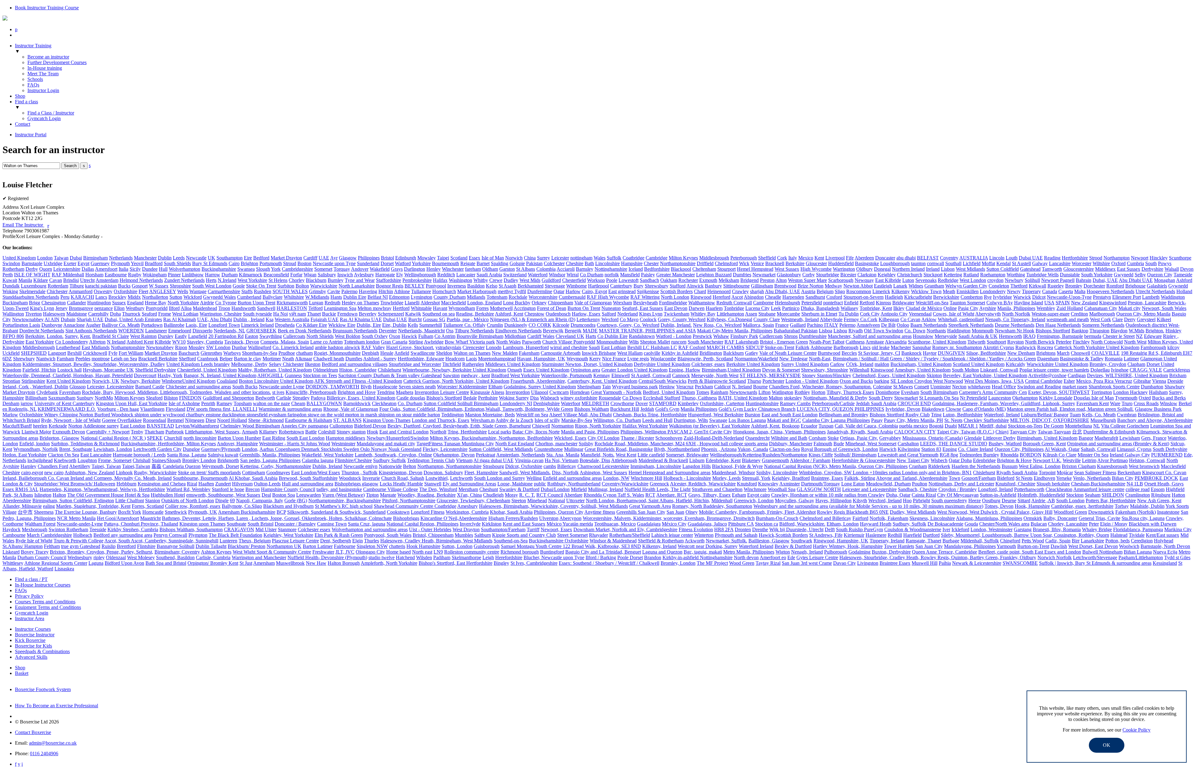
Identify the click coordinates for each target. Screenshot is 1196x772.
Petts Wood (1033, 540)
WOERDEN (131, 330)
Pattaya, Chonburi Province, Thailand (141, 523)
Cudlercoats (771, 336)
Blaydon (1119, 330)
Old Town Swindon (883, 330)
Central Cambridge (1043, 381)
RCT (650, 495)
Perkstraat (485, 454)
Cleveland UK (570, 336)
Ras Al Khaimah (179, 319)
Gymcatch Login (44, 118)
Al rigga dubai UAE (493, 460)
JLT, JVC (344, 551)
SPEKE (155, 438)
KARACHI (82, 297)
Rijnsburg (1160, 495)
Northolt (438, 431)
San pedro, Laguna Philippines (270, 460)
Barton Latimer (318, 546)
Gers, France (1153, 438)
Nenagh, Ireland (807, 551)
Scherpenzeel (391, 313)
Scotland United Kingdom (978, 364)
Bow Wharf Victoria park (470, 341)
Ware (1115, 403)
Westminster (343, 443)
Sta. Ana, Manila (562, 454)
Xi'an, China (469, 495)
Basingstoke (867, 263)
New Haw (316, 563)
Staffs (247, 291)
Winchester (453, 269)
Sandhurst (815, 297)
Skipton (934, 375)
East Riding (273, 438)
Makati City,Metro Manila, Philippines (734, 330)
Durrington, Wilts (691, 420)
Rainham (719, 392)
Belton (409, 466)
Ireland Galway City (1130, 454)
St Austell (1021, 263)
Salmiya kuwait (223, 454)
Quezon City (1159, 274)
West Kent (626, 454)
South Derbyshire (1170, 449)
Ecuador (809, 425)
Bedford (261, 257)
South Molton (965, 369)
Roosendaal (154, 420)
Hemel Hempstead (755, 269)
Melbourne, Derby (249, 364)
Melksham (729, 280)
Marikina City (1178, 529)
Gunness (293, 375)
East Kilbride (888, 280)
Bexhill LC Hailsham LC (652, 347)
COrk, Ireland (859, 364)
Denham (10, 403)
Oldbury (864, 269)
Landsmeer (156, 330)
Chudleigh (493, 495)
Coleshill (326, 431)
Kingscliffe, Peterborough (311, 392)
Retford (867, 302)
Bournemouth (445, 263)
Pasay (877, 420)
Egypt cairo (758, 495)
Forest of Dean (551, 308)
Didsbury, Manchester (790, 443)
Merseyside (946, 336)
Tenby (137, 431)
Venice (757, 263)
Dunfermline (539, 291)
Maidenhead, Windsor (733, 472)
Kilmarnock (250, 274)
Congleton (999, 285)
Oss (449, 330)
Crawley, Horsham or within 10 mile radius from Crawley (828, 495)
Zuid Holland (1069, 308)
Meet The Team (43, 73)
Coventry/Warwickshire (625, 483)
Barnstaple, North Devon (1165, 546)
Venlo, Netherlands (1092, 478)
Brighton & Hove (1014, 460)
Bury (638, 285)
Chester (651, 263)
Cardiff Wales (540, 336)
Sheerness (44, 512)
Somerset (323, 269)
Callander (76, 302)
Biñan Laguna (1138, 551)
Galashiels (1157, 285)
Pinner (174, 274)
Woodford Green (1070, 512)
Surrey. (72, 336)
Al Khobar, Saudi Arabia (253, 478)
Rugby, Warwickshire (155, 472)
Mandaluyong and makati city (386, 443)
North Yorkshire (183, 302)
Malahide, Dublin (1147, 506)
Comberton (972, 297)
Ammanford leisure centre (1098, 489)
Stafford (678, 285)
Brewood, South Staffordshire (308, 478)
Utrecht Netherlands (1155, 291)
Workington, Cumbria (467, 512)
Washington (460, 280)
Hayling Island (1028, 302)
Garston (507, 269)
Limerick (881, 291)
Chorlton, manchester (556, 443)
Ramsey (224, 403)
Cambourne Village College (390, 489)
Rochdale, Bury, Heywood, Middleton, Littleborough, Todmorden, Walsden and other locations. (176, 392)
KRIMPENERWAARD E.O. (67, 409)
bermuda (1092, 336)
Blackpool (681, 269)
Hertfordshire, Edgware (421, 358)
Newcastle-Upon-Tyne (1069, 297)
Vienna (1159, 381)
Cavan (55, 280)
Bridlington (711, 353)
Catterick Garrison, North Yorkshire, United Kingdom (456, 381)
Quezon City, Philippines (1019, 449)
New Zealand (1084, 302)
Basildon (476, 285)
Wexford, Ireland (885, 500)
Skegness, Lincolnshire (932, 518)
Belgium (825, 291)
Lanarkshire (1092, 540)
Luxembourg (33, 285)
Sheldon (444, 353)
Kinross (883, 302)
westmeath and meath (1067, 319)
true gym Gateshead (80, 546)
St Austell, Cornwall (651, 375)
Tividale (1137, 535)
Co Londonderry (71, 341)
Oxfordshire (125, 291)
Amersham (264, 563)
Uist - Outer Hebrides (430, 529)
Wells (182, 291)
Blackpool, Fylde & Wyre (737, 466)
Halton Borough (344, 563)
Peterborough (743, 257)
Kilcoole (561, 325)
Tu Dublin (848, 313)
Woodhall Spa (781, 489)
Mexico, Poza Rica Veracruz (1104, 381)
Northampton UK (284, 546)
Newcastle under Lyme (281, 386)
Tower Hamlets (899, 546)
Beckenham (1129, 472)
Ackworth (695, 540)
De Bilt (888, 325)
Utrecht (87, 280)
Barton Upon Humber (239, 438)
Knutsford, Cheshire (1015, 483)
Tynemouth (1126, 397)
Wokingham (155, 274)
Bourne (760, 386)
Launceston (999, 397)
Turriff (533, 529)
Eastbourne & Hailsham (308, 420)
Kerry (595, 358)
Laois (471, 358)
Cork (782, 257)
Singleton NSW (372, 546)
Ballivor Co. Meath (121, 325)
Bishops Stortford (1053, 330)
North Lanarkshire (357, 285)
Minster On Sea (1093, 454)
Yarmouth (1006, 546)
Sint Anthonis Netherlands (91, 330)
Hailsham (1158, 392)
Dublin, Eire (369, 325)
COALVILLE (1105, 353)
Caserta (1065, 291)
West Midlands (970, 269)
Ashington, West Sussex (603, 472)
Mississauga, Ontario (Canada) (932, 438)
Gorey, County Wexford (681, 319)
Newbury (1014, 280)
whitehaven (979, 386)
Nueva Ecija (1165, 551)
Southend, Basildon (175, 557)
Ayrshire (987, 308)
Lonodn (493, 347)
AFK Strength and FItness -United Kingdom (358, 381)
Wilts (634, 341)
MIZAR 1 (968, 425)
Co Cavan (910, 319)
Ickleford (960, 529)
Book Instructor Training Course (47, 7)
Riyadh (855, 330)
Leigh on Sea (124, 358)
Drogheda (285, 325)
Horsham (94, 274)
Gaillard (798, 325)
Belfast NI (378, 297)
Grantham (934, 285)
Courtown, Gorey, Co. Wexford (628, 325)
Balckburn (733, 353)
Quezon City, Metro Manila (1143, 313)
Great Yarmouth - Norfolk (616, 392)
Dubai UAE (1031, 257)
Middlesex (1105, 269)
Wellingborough (420, 274)
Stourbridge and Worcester (415, 364)
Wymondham (461, 308)
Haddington (959, 330)
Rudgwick (1025, 347)
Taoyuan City (1023, 431)
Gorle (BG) (295, 500)
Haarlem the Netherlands (976, 466)
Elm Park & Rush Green (339, 535)
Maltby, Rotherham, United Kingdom (275, 369)
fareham (473, 269)
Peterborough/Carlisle (833, 403)
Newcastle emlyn (360, 466)
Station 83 (931, 449)
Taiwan (61, 257)
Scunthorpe (1180, 257)
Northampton (1116, 257)
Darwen (697, 308)
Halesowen (54, 313)
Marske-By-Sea (576, 420)
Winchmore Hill (646, 478)
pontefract (833, 302)
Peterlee (1063, 341)
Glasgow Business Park (1158, 409)
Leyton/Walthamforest (197, 425)
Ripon (181, 347)
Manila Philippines (699, 409)
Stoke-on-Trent (779, 347)
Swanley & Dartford (519, 489)
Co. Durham (410, 403)
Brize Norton (810, 285)
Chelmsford (726, 263)
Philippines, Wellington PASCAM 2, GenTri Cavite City (676, 431)
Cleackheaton (1059, 489)
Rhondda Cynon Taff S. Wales (614, 495)
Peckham (704, 386)
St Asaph (507, 285)
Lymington (421, 297)
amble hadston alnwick (337, 347)
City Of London (603, 438)
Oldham (490, 269)
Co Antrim (444, 336)
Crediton (1079, 313)
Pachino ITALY (822, 325)
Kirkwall (1037, 285)
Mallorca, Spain (758, 325)
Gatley (751, 353)
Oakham (668, 280)
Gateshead (1030, 269)
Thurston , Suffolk (359, 472)
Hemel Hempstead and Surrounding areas (669, 472)
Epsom (1158, 489)
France (782, 325)
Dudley (511, 280)
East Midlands (96, 347)
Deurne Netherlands (1014, 325)
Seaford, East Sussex (642, 308)
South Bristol (260, 523)
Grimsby (317, 291)
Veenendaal (920, 313)
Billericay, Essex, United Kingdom (361, 397)
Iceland (636, 269)
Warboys (232, 353)
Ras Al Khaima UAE (361, 319)
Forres (482, 308)
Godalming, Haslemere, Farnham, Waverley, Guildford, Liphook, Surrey (1003, 403)
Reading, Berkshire (475, 313)
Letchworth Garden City (157, 449)
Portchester (773, 381)
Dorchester (1094, 285)
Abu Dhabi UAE (1136, 280)
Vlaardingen (152, 409)
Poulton (919, 483)
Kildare (40, 280)
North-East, (820, 358)
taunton (918, 263)
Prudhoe (286, 353)
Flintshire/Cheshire (353, 460)
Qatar (558, 291)
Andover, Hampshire (237, 443)
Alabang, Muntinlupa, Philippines (989, 518)
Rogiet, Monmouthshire (337, 353)
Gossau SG (434, 319)
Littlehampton (730, 313)
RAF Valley (373, 347)
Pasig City (968, 308)
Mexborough (34, 529)
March (1063, 353)
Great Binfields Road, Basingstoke (619, 449)
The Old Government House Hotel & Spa (108, 495)
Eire (248, 257)
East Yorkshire (40, 341)
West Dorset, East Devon (1093, 546)
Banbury (713, 285)
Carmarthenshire (224, 291)
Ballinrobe (174, 325)
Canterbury (621, 285)
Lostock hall (69, 369)
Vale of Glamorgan (593, 302)
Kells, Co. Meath (1099, 414)
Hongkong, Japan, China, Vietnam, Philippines (779, 431)
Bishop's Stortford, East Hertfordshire (455, 563)
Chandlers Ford (53, 466)
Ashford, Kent (509, 313)
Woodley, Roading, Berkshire (426, 495)
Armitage (875, 341)
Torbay (1122, 506)
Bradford (154, 263)
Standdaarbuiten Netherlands (30, 297)
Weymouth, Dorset (220, 466)
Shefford (187, 358)
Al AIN (52, 319)
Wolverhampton (184, 269)
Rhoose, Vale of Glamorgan (350, 409)
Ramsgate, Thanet (923, 540)
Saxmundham (61, 397)
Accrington (525, 308)
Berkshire (794, 263)
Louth (1012, 257)
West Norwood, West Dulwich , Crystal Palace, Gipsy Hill (994, 512)
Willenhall (859, 369)
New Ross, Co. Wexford (717, 325)
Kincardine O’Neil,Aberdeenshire (453, 518)
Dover (641, 403)
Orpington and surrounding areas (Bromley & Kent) (1118, 443)
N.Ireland (227, 280)
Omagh (514, 369)
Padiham (441, 557)
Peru (64, 297)
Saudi (594, 347)
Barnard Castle (149, 386)
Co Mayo (629, 319)
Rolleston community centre (471, 551)
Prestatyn (1102, 297)
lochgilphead (40, 460)
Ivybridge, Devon (902, 409)
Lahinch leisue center (672, 535)
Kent (819, 257)
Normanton (562, 425)
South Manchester (705, 341)
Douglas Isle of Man (1094, 397)
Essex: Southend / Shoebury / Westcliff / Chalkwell (609, 563)
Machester (901, 347)
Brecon (252, 489)
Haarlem (714, 308)
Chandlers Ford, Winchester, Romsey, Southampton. (820, 386)
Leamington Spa (340, 308)
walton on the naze (271, 403)
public (540, 483)
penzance (103, 308)
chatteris (397, 546)
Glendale (973, 438)
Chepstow (534, 313)
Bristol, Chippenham (433, 535)
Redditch (446, 274)
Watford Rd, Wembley (188, 489)
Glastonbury (789, 274)
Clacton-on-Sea (784, 449)
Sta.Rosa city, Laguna (1143, 518)
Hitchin (385, 291)
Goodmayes (278, 472)
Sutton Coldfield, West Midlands (501, 449)
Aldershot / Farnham (810, 460)
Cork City (870, 313)
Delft (830, 529)
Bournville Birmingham (480, 336)
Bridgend (749, 280)
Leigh (488, 557)
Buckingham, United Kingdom (921, 364)
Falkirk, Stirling (859, 478)
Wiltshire (1101, 263)
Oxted (1145, 397)
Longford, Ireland (995, 489)
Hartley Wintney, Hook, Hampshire (848, 546)
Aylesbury (364, 274)
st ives (278, 392)
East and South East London (790, 414)
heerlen (40, 425)
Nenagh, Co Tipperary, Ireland (1015, 319)
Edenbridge (984, 460)
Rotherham (13, 269)
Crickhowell (95, 353)
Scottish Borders (676, 291)
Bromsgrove (81, 308)
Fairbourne (344, 546)
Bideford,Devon (370, 425)
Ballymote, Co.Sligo (242, 506)
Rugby (134, 274)
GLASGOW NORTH (819, 489)
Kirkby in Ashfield (680, 353)
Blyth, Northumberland (677, 449)
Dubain (68, 319)
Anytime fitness (599, 512)
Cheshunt (488, 489)
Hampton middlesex (345, 438)
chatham (304, 353)
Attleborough (624, 460)
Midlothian (515, 336)
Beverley (368, 313)
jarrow (27, 403)
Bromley (1073, 285)
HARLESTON (292, 308)
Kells (413, 325)
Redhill (895, 535)
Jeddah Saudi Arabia (876, 403)
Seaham (1092, 495)
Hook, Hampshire (1032, 506)
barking (881, 381)
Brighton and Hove (357, 392)
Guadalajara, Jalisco (707, 523)
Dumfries (742, 274)
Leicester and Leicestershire (869, 489)
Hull (163, 269)
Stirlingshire (33, 381)
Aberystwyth (988, 313)
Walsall (1172, 269)
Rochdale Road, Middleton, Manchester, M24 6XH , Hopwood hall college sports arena (681, 443)
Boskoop (791, 425)
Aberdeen (864, 257)
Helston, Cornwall (1147, 460)
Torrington (1101, 392)
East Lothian (613, 347)
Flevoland (175, 409)
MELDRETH (595, 403)
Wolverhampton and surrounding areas (370, 529)
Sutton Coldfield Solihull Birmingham (461, 403)
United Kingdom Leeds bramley (198, 364)
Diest (211, 420)
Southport (996, 341)
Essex (474, 257)
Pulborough (835, 551)
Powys (1164, 263)
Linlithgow (193, 274)
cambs (549, 466)
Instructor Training (33, 45)
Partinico (791, 308)
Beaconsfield (276, 274)
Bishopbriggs (406, 518)
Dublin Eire (354, 297)
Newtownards (743, 392)
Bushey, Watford (1005, 443)
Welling (534, 478)
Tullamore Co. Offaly (464, 325)
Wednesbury (80, 557)
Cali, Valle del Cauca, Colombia (866, 425)
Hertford (401, 308)
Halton (59, 495)
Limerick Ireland (257, 325)
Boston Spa (283, 495)
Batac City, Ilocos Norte (536, 431)
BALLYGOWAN (324, 403)
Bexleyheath (645, 302)
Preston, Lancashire (1147, 302)
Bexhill (74, 353)
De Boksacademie (945, 523)
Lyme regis (638, 358)
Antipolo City (894, 313)
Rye (988, 297)
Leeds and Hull (657, 420)
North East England (514, 443)
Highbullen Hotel (168, 495)
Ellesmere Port (1126, 297)
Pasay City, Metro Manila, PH (913, 420)
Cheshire (574, 263)
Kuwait (9, 280)
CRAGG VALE (1146, 369)
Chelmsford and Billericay (825, 518)
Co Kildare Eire (311, 325)
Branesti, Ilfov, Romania (1057, 529)
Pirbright (921, 500)
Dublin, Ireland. (676, 325)
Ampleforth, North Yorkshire (389, 563)
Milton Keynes (683, 257)
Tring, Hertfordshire (467, 431)
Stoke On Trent (261, 285)
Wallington (13, 313)
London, (250, 449)
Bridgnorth (228, 460)
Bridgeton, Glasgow (59, 438)
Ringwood (701, 297)
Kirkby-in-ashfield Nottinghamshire (697, 557)
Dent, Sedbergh (335, 540)
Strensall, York (756, 478)
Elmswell (620, 375)
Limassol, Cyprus (1134, 449)
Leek (776, 308)
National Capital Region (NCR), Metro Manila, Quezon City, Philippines (836, 466)
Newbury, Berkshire (140, 381)
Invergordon (517, 392)
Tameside (1183, 274)
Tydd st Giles (1177, 557)
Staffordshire (388, 280)
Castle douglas (410, 397)
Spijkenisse (648, 291)
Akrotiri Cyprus (998, 347)
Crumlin (495, 325)
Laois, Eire (196, 325)
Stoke (833, 438)
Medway (833, 285)
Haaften (206, 483)
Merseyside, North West (714, 375)
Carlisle (283, 397)
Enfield (851, 302)
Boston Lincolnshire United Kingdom (276, 381)
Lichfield (971, 263)
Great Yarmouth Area (650, 506)
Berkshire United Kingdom (753, 364)
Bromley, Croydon (1107, 364)
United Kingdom (19, 257)
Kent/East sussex (1162, 535)
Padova (318, 397)
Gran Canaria (394, 341)
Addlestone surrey (101, 425)
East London (132, 425)
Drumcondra (583, 325)
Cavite (333, 291)
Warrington (844, 269)
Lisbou (840, 330)
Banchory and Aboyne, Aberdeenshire (1155, 420)
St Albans (525, 269)
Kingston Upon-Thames (387, 420)
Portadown (152, 325)
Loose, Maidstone (515, 483)
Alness (497, 392)
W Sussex (158, 285)
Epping (949, 449)
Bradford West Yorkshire (515, 375)
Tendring (386, 392)
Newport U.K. (1047, 460)
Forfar (296, 274)
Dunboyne (51, 325)
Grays (397, 269)
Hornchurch (444, 291)
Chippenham (560, 302)
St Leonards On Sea (939, 397)
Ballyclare (272, 297)
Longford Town (224, 325)
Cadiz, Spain (1057, 540)
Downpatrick (1101, 512)
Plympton (197, 535)
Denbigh (370, 353)
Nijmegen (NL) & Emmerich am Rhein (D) (532, 319)
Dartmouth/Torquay (820, 483)
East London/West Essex (315, 472)
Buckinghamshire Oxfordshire (558, 540)
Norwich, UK (105, 381)
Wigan (310, 274)
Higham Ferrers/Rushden (513, 518)
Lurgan (316, 302)
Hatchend (405, 557)
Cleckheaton (384, 403)
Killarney (268, 431)
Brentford (126, 546)
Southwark (801, 540)
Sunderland (368, 263)
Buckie (329, 313)
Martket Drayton (161, 353)
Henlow (667, 386)
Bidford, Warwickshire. (802, 523)
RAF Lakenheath (741, 341)
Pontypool (436, 285)
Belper (226, 358)
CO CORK (540, 325)
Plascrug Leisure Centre (295, 540)
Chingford (1010, 540)
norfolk (612, 274)
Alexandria (896, 341)
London (45, 257)
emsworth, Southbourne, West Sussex (223, 495)
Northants (936, 330)
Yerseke (1064, 478)
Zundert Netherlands (184, 280)
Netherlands (121, 257)
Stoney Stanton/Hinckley (826, 375)
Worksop (596, 280)
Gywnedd (1178, 285)
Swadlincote (423, 353)
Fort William (131, 353)
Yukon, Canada (753, 449)
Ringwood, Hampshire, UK (841, 540)
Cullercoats (294, 336)
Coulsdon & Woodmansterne (912, 529)
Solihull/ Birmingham (855, 454)
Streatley (301, 397)
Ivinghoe (1119, 369)
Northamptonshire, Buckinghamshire (344, 500)
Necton (959, 386)
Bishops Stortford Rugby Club (900, 414)
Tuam (1075, 414)
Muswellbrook (290, 563)
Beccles (849, 353)
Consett (921, 386)
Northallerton (155, 297)
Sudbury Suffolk (389, 460)
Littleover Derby (999, 438)
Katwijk (413, 313)
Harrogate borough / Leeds (139, 454)
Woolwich (1129, 546)
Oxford (1118, 263)
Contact (22, 124)
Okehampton (1025, 397)
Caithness (855, 341)
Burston (752, 414)
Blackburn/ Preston (246, 546)
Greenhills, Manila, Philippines (270, 454)
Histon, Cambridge (358, 369)
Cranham (918, 466)
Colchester (554, 263)
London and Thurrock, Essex (440, 420)
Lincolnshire (607, 263)
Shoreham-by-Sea (259, 353)
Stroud (289, 263)
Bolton (302, 285)
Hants (336, 297)
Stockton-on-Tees (1025, 425)
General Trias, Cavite (1099, 518)
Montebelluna (1078, 425)
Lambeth (1151, 297)
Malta (1079, 291)
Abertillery (79, 466)
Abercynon (570, 518)
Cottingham (253, 472)
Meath (949, 291)
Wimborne (576, 285)
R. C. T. (527, 495)
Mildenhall (722, 500)
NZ (1139, 336)
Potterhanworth (1029, 489)
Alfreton (97, 341)
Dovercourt (145, 375)
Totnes (702, 392)
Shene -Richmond (266, 420)
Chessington (53, 302)
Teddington (452, 414)
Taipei (443, 257)
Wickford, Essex (570, 438)
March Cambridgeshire (49, 535)
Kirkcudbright (918, 297)
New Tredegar (793, 358)
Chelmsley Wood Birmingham (250, 425)
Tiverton (33, 313)
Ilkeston (312, 364)
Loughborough (895, 263)
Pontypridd (157, 308)
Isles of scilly (547, 420)
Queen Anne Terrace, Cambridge (944, 551)
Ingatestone (1168, 512)
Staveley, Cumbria (205, 341)
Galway (1040, 263)
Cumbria (1135, 263)
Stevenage (555, 285)
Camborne (763, 302)
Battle (311, 431)
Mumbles (464, 535)
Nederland (627, 313)
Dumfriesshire (813, 336)
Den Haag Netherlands (1058, 325)
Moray (511, 495)
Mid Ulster (266, 529)
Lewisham (1129, 438)
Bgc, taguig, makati (703, 551)
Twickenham (676, 313)
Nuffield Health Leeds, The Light (657, 489)
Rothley (802, 392)
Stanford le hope (228, 489)
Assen (751, 313)
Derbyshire (1152, 269)
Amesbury (467, 506)
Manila (25, 280)
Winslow (1168, 403)
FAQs (33, 84)
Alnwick (695, 285)
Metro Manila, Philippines (748, 551)
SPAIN (1063, 302)
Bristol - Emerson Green (784, 341)
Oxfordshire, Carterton (722, 403)
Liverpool (835, 257)
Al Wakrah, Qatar (1062, 449)
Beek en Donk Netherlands (304, 330)
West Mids (530, 280)
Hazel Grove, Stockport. (410, 347)
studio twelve (381, 557)
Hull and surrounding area (307, 483)
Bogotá (936, 425)
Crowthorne (622, 403)
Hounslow (923, 336)
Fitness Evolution (696, 529)
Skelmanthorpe (466, 557)
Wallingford (259, 347)
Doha (115, 313)
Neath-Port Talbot (826, 341)
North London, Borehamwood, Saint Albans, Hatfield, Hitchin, (648, 500)
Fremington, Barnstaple (1060, 336)
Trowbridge (391, 302)
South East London (306, 438)
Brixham (1177, 375)
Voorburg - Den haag (118, 409)
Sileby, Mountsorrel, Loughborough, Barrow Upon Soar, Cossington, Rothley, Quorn (1025, 535)
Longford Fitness (427, 512)
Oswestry (103, 291)
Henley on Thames (360, 302)
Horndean (580, 392)
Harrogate (385, 274)
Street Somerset (572, 535)
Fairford (860, 518)
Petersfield (811, 302)
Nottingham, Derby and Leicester (961, 483)
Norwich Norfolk (1054, 557)
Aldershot (430, 302)
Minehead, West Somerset (870, 443)
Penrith (208, 403)
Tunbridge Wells (1042, 274)
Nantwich (45, 358)
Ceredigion (1142, 540)
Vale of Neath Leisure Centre (788, 353)
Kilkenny (900, 291)
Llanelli (412, 302)
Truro (1127, 403)
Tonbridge (734, 308)
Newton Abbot (858, 285)
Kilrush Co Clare (1059, 454)
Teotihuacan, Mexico (615, 523)
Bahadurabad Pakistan (796, 330)
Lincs (865, 347)
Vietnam (464, 460)
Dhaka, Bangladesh (820, 308)
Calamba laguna (318, 460)
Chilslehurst (389, 369)
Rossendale (610, 397)
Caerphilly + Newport (108, 431)
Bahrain (1083, 280)
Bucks (124, 285)
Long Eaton (853, 483)
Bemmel (175, 420)
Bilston (171, 397)
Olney (692, 512)
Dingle (222, 500)
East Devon (675, 308)
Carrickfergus (1176, 369)
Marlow (10, 414)
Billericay (566, 466)
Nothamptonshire (128, 347)
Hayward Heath (875, 523)
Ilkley (898, 308)
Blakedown (933, 409)
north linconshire (199, 438)
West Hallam (630, 353)
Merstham (468, 489)
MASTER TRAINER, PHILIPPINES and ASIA (647, 330)
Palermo (349, 291)
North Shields (320, 336)
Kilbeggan (889, 319)
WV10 (179, 341)
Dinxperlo (202, 330)
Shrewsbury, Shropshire (824, 369)
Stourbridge (827, 274)
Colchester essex (314, 529)
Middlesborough (38, 347)
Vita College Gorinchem (1125, 425)
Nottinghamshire (611, 269)
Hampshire (632, 263)
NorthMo (104, 397)
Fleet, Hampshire (481, 472)
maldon (882, 364)
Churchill (173, 438)
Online (950, 308)
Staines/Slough (166, 460)
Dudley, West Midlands (913, 512)
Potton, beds (1117, 540)
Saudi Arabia (489, 274)
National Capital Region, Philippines (422, 523)
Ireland (933, 269)
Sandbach (649, 280)
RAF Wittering (645, 297)
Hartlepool (598, 285)
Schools (35, 79)
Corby (808, 274)
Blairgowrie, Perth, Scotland (705, 358)
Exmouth (708, 280)
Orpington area (585, 369)
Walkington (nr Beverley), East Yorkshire (709, 425)
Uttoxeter (575, 500)
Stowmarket (906, 397)
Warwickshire (323, 285)
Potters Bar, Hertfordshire (1111, 500)
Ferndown (347, 313)
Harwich (887, 449)
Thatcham (154, 431)
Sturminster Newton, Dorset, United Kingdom (587, 364)
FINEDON (190, 397)
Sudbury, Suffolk (909, 523)
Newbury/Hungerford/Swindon (398, 438)
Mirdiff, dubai (993, 425)
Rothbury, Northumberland (573, 483)
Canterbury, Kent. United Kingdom (602, 381)
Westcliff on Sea (532, 414)
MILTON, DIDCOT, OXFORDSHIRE (1049, 420)
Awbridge (434, 341)
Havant (440, 308)
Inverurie (371, 478)
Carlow (837, 364)
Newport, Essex (556, 529)
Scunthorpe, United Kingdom (937, 341)
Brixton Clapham (1079, 466)
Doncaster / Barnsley (295, 523)
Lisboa (825, 330)
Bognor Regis (389, 285)
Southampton (229, 257)
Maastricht (150, 518)
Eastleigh (883, 285)
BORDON (1031, 454)
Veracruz (685, 386)
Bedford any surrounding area (122, 535)
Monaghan (1164, 280)
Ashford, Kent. (766, 425)
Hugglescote (385, 386)
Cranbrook (207, 358)
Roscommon (858, 291)
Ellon (119, 308)
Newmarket (764, 274)
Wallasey (849, 308)
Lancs (101, 297)
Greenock (659, 483)
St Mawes (903, 386)
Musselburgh (1103, 420)
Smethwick (176, 512)
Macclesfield (453, 302)
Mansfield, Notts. (598, 454)
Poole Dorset (630, 557)
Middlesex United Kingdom (512, 364)
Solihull (1032, 280)
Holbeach (82, 535)
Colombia (546, 269)
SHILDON (1113, 495)
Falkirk (802, 347)
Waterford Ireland (756, 546)
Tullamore (421, 291)
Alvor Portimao (1112, 460)
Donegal (882, 269)
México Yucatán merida (570, 523)
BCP (281, 512)
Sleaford (154, 397)
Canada (1049, 291)
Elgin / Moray (1113, 523)
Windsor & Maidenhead (613, 540)
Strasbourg (493, 466)
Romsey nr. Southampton (957, 347)
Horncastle (153, 512)
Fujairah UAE (325, 319)
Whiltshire (294, 297)
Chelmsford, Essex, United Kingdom (888, 375)
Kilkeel (1164, 319)
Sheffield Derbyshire (155, 369)
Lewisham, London (112, 449)
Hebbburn (126, 483)
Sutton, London (457, 546)
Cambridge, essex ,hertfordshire (1082, 506)
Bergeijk (573, 330)
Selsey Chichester (286, 364)
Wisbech (939, 460)
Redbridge (948, 280)
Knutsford (747, 483)
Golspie (517, 263)
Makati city (1129, 308)
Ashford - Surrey (379, 358)
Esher (1069, 381)
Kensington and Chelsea (162, 483)
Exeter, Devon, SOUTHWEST (1059, 392)
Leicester (560, 257)
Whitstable (421, 308)
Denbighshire (546, 403)
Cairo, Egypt (594, 291)
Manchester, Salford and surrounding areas (870, 336)
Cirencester (474, 347)
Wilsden (424, 557)
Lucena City (757, 308)
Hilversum (242, 483)
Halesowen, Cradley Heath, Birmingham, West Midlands (436, 540)
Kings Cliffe (821, 454)
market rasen (1074, 386)
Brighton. (1155, 330)
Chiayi (1002, 431)
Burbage (950, 540)
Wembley (1046, 308)
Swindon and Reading (1039, 386)
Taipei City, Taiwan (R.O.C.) (965, 431)
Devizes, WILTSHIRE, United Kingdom (1127, 375)
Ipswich (345, 274)
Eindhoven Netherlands (518, 330)
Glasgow (348, 257)
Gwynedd (1123, 274)
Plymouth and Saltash (736, 535)
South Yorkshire (1097, 274)
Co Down (632, 397)
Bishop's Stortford (444, 397)
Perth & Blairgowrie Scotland (717, 381)
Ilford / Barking (601, 557)
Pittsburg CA (741, 523)
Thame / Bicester (637, 438)
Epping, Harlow (684, 369)
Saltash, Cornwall (1098, 449)
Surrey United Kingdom (805, 364)
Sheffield (767, 257)
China (530, 257)
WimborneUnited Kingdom (189, 381)
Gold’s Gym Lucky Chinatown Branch (757, 409)
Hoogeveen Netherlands (1110, 291)
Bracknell (774, 263)
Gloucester (816, 263)
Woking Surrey (514, 397)
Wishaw (721, 336)
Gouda (971, 523)
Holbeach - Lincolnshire (687, 478)
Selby (1140, 274)
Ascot (737, 297)
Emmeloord (179, 330)
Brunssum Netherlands (355, 330)
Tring (936, 414)
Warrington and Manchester (259, 557)
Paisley (648, 274)
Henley (433, 269)
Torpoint (1047, 472)
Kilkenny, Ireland (659, 546)
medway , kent (475, 375)
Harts (591, 336)
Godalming (859, 551)
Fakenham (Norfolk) (1135, 512)
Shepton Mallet (655, 341)
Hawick (409, 336)
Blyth (366, 386)
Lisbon (948, 269)
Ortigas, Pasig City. (859, 438)
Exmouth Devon (68, 431)
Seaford (149, 313)
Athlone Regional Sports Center (55, 563)
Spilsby (586, 443)
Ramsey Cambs (795, 403)
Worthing (1016, 274)
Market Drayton (286, 257)
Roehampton (992, 274)
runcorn (678, 341)
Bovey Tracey (35, 551)
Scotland (458, 257)
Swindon (11, 263)
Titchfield (451, 364)
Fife (850, 257)
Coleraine (882, 386)
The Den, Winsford (438, 489)
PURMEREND (1167, 454)
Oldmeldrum (325, 369)
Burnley (336, 280)
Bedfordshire (657, 269)
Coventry (949, 257)
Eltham (495, 386)
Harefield (912, 535)
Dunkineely (515, 325)
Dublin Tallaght (211, 546)
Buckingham (15, 302)
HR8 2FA (723, 529)
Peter (1094, 523)
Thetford (1019, 285)
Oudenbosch (558, 313)
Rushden (262, 291)
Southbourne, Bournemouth (200, 478)
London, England (484, 302)
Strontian (11, 381)
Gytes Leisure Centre (817, 557)
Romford (1115, 285)
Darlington (414, 269)
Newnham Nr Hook (1014, 330)
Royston (1015, 341)
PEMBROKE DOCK (1156, 478)
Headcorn (455, 358)
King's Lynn (42, 308)
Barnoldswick (357, 403)
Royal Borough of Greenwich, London (839, 449)
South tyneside (257, 313)
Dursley (165, 336)
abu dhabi (906, 257)
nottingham (581, 257)
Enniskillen (967, 291)
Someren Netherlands (1103, 325)
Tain (606, 386)
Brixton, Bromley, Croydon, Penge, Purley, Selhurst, (101, 551)
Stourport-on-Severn (863, 297)
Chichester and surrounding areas (198, 386)
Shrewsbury (656, 285)
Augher (93, 325)
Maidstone (76, 313)
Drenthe (760, 529)
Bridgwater (903, 302)
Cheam (298, 403)
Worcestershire (543, 297)
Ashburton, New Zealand (89, 472)
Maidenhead (205, 308)
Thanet (314, 313)
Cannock (681, 375)
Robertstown (291, 431)
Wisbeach (549, 397)
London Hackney (1130, 392)
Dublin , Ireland (248, 319)
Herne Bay (155, 302)
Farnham (65, 358)
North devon (746, 557)
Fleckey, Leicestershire (445, 449)
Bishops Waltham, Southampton (191, 529)
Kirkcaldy (1015, 364)
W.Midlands (317, 297)
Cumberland (249, 297)
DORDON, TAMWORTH (332, 386)
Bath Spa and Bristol (165, 563)
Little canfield (651, 454)
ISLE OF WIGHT (32, 274)
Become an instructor (48, 56)
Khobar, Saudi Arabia (511, 512)
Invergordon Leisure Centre (442, 392)
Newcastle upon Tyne (334, 263)
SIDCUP (754, 347)
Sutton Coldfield (1002, 269)
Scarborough (840, 280)
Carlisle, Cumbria (213, 557)
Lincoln (996, 257)
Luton (908, 280)
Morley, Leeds (726, 478)
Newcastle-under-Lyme (80, 523)
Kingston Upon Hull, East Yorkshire (131, 403)
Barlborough (845, 347)
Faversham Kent (1092, 403)
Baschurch (188, 353)
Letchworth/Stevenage (1095, 557)
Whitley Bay (703, 313)
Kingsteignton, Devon (400, 472)
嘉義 (156, 466)
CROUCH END (914, 403)
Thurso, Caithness (699, 397)
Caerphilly (98, 313)
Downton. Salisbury (443, 472)
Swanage (718, 420)
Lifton (764, 392)
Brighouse (1135, 285)
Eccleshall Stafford (661, 397)
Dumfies (353, 358)
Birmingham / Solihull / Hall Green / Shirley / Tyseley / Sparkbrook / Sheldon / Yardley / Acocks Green (934, 358)
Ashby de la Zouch (514, 420)
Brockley (117, 297)
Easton (251, 336)
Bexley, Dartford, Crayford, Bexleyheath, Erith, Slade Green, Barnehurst (459, 425)
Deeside (1175, 381)
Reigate (467, 263)
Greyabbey (890, 438)
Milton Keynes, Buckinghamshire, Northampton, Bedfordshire (491, 438)
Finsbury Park (744, 336)
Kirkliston (491, 523)
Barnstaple (31, 263)
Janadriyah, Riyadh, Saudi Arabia (860, 431)
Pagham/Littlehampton (1140, 557)
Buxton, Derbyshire (891, 551)
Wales (599, 257)
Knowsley (768, 483)
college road (1138, 489)
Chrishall (141, 460)
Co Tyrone (225, 302)
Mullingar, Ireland (605, 489)
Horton (818, 392)
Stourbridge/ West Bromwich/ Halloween (74, 483)
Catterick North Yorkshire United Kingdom (1096, 347)
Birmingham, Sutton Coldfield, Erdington (73, 500)
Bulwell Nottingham (1102, 551)
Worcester (1081, 263)
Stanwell (432, 483)
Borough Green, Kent (1044, 443)
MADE (590, 330)
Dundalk (11, 285)
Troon (224, 308)
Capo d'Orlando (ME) (984, 409)
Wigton (783, 551)
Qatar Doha (960, 460)
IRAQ (1029, 336)
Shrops (791, 336)
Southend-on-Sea (511, 540)
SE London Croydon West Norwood (926, 381)
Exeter (70, 263)
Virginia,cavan (529, 460)
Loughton (87, 460)
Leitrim (1089, 460)
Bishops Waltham (591, 409)
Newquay (864, 280)
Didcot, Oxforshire (523, 466)
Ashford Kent (140, 341)
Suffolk (614, 257)
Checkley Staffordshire (986, 420)
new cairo (54, 472)
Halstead (1118, 535)
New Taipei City (913, 460)
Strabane (767, 313)
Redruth (332, 302)
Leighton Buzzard (714, 274)
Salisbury (327, 274)
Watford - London (673, 336)
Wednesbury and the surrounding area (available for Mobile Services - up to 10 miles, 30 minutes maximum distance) (868, 506)
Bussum (1010, 466)
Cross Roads (1146, 403)
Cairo (234, 263)
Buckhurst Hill (624, 409)
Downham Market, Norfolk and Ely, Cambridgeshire (625, 529)
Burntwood (829, 353)
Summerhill (430, 325)
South (1151, 263)
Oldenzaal (116, 557)
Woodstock (350, 478)
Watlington (782, 392)
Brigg (34, 302)
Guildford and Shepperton (228, 397)
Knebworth (65, 460)
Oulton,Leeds (267, 483)
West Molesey (141, 557)
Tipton (372, 495)
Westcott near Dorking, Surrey (708, 546)
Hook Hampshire (423, 546)
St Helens (277, 280)
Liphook (124, 472)
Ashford (1184, 280)
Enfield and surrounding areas (572, 478)
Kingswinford (1113, 302)
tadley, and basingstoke (339, 489)
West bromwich (1144, 466)
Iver (946, 529)
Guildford (551, 280)
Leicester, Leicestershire (110, 386)
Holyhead (1163, 540)
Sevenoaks (926, 280)
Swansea (246, 269)
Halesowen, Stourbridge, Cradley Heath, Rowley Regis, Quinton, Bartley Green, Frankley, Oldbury (937, 557)
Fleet (143, 291)
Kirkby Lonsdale (1055, 397)
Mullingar (573, 449)
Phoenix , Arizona (719, 449)
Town (954, 478)
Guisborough (487, 546)
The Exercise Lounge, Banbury (86, 512)
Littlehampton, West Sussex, (213, 431)
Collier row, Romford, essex (193, 506)
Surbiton (286, 285)
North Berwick (1040, 341)
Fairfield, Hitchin (39, 369)
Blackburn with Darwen (1152, 523)
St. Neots (953, 420)
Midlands (476, 297)
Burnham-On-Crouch (777, 518)
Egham (739, 495)
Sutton (175, 297)
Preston (767, 280)
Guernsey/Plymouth (220, 449)
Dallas (88, 269)
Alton (781, 280)
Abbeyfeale (831, 319)
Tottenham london (362, 341)
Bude (838, 443)
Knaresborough (1112, 466)
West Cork (1100, 319)
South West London (211, 285)
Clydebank (47, 392)
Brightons (1046, 353)
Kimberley (688, 403)
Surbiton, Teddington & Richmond (85, 443)
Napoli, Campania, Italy (259, 500)
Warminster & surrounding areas (290, 409)
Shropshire (180, 285)
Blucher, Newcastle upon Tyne (554, 557)
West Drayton (466, 529)
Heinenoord (719, 291)
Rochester (688, 280)
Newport (1139, 257)
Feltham (52, 546)
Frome (164, 313)
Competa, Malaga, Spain (284, 341)
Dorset (387, 263)
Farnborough (1153, 347)
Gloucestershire (1078, 269)
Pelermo (847, 325)
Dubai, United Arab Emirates (133, 319)
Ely (399, 274)
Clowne (953, 409)
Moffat (988, 263)
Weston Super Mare (807, 280)
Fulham (425, 336)
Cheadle (773, 297)
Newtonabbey (160, 347)
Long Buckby (516, 302)
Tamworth (1052, 269)
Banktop (1079, 330)
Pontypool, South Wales (387, 535)
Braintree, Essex (827, 478)
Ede (791, 557)
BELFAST (928, 257)
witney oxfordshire (578, 397)
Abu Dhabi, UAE (782, 291)
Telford (315, 308)
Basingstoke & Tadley (1081, 358)
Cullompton (341, 425)
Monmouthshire (612, 341)
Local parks (499, 431)
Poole (611, 280)
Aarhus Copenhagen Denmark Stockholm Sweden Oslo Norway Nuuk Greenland (340, 449)
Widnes (916, 285)
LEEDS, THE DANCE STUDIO (953, 443)
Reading (1052, 257)
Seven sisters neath (417, 386)
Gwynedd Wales (219, 297)
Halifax (440, 280)
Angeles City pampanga (304, 425)
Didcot (1039, 297)
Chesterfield (574, 280)
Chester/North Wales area (1004, 523)
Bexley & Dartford (793, 546)
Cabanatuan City (1100, 308)
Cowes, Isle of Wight (953, 313)
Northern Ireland (908, 269)
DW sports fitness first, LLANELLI (222, 409)
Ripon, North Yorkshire (598, 425)
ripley (99, 557)
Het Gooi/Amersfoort (118, 518)
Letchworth (461, 478)
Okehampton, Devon (454, 454)
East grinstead (622, 291)
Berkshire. (35, 336)
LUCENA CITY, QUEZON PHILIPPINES (840, 409)
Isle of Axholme (184, 403)
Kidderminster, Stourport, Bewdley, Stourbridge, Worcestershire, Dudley (93, 364)
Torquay (342, 269)
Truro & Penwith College (78, 540)
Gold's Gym (667, 409)
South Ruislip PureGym (859, 529)
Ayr (334, 257)
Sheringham (589, 386)
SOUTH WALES (290, 291)
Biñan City (1122, 478)
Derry (1130, 319)
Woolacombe (663, 358)
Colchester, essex (708, 364)
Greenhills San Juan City (640, 512)
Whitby (480, 280)
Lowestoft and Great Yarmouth (908, 454)
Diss (534, 397)
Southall (953, 263)
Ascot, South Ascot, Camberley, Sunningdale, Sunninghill (161, 540)
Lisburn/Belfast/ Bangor (1044, 414)
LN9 (438, 551)
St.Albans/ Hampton (22, 546)
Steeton (518, 500)
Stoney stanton (351, 431)
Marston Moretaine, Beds (490, 414)
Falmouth (823, 443)
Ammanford (81, 291)
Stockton (1075, 495)
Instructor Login (43, 90)
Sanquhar (921, 347)
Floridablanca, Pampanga (1138, 529)
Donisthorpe (888, 392)
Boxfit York (129, 512)
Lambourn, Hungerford (526, 347)
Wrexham (622, 302)
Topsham (243, 403)
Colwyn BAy (999, 302)
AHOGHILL (270, 375)
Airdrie (207, 302)
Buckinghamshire (219, 269)
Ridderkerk (939, 466)
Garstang (1023, 529)
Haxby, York (170, 375)
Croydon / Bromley (957, 489)
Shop (20, 96)
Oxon (394, 336)
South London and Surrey (499, 478)
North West (1135, 341)
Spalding (499, 263)
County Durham (450, 297)
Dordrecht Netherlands (41, 330)
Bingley (501, 563)
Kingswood (882, 369)
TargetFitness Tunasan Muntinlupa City (455, 443)
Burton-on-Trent (1033, 546)
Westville (1072, 460)
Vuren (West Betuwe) (343, 495)
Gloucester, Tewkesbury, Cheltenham (473, 500)
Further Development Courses (57, 62)
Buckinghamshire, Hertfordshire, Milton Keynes (168, 443)
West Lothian (185, 313)
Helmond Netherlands (141, 280)
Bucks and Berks (1169, 397)
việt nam (297, 313)
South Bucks (245, 386)
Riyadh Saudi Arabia (1016, 472)
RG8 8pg (949, 454)
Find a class (26, 101)
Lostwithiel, (437, 478)
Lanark (900, 285)
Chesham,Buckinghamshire (1098, 483)
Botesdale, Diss (595, 460)
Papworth (531, 341)
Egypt (83, 263)
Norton (75, 425)
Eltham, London (843, 523)
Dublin (165, 257)
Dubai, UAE (1105, 280)
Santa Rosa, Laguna (186, 454)
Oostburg (991, 500)
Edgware (1153, 336)
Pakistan (534, 263)
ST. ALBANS (347, 420)
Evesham (910, 392)
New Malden (505, 353)
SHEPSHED (34, 353)
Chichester (57, 291)
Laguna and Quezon (662, 551)
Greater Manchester (675, 274)
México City (674, 523)
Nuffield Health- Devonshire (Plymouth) (327, 557)
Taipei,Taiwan (136, 466)
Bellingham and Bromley (843, 414)
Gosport (140, 285)
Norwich (514, 257)
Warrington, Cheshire (221, 313)
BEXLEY (415, 285)
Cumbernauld (572, 297)
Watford (403, 263)
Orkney (539, 302)
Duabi (951, 425)
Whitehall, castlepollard (961, 319)
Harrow (212, 274)
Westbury (135, 308)
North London (675, 297)
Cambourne (14, 535)
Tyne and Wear (360, 280)
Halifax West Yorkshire (645, 425)
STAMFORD (662, 403)
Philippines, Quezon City (558, 512)
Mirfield (579, 489)
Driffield (705, 263)
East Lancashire (96, 454)
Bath (589, 263)
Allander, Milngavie (22, 506)
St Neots (1024, 478)
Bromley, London (678, 563)
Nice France (614, 358)
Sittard (1024, 500)
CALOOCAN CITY (915, 431)
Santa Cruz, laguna (366, 523)
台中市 (25, 512)
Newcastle (196, 257)
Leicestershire (66, 269)
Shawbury (1175, 386)
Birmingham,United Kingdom (731, 369)
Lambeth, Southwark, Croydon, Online (393, 454)
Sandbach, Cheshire (917, 489)
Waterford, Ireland (1002, 414)
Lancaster (465, 274)
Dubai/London (555, 489)
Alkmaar (303, 358)
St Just (246, 563)
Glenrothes (211, 353)
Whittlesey (12, 563)
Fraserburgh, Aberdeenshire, (538, 381)
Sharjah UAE (90, 319)
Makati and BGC (784, 420)
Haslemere (876, 535)
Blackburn (316, 280)
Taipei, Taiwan (106, 466)
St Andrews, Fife (825, 535)
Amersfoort (106, 269)
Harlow (573, 291)
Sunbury (85, 397)
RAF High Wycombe (608, 297)
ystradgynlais (448, 347)
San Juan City (929, 546)
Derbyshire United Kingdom (662, 364)
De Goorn (1054, 425)
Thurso (754, 381)
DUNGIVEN (951, 353)
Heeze (974, 500)
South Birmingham (939, 392)
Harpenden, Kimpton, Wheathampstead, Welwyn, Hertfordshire (102, 489)
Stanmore (287, 529)
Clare (1117, 319)
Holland (1184, 291)
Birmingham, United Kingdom (1047, 438)
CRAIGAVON (239, 529)
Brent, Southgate (75, 449)
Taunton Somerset (967, 302)
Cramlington (1137, 495)
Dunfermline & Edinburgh (1109, 431)
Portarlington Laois (21, 325)
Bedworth (265, 397)
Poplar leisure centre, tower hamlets (1054, 369)
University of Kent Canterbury (65, 403)
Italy (792, 257)
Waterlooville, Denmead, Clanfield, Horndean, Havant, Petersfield (67, 375)
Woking (10, 291)
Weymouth (577, 358)
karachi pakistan (101, 285)
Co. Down (914, 330)
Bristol (387, 257)
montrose (101, 358)
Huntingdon (99, 302)
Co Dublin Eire (612, 336)
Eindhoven (1044, 478)
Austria (808, 291)
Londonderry (993, 291)
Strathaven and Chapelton (717, 489)
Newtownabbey (28, 319)
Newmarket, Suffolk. (726, 540)
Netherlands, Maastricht (421, 330)
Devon (1187, 269)
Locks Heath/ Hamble (401, 483)
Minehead (537, 500)
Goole (239, 285)
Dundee (150, 269)
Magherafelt (1106, 438)
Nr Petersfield (973, 397)
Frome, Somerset (114, 460)
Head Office (1004, 386)
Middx (134, 297)
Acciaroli (566, 269)
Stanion (152, 500)
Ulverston (548, 518)
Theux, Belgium (255, 540)
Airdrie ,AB (1043, 500)
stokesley (793, 397)
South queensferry (949, 500)
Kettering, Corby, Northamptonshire (275, 466)
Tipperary (1031, 291)
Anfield (401, 353)
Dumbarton (1152, 386)
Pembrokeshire (417, 280)
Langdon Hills (696, 466)
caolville (652, 353)
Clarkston (866, 274)
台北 (1077, 431)
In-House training (44, 68)
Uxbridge (53, 263)
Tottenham (496, 297)
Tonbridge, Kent (876, 308)
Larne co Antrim (326, 341)
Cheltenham (704, 269)
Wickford (192, 297)
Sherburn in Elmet (819, 313)
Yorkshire (421, 263)
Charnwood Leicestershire (603, 466)
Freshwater (323, 551)
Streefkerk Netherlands (971, 325)
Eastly (181, 336)
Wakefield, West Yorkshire (327, 454)
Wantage (197, 291)
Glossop (77, 386)
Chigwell (541, 425)
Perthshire (488, 397)
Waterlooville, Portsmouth (566, 375)
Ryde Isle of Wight (34, 540)
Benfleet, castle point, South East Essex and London (1029, 551)
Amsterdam (107, 280)
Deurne (1009, 500)
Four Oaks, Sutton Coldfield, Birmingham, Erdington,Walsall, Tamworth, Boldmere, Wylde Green (476, 409)
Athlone (402, 291)
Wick (744, 263)
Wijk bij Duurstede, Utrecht (796, 529)
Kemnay (601, 375)
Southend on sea (438, 313)
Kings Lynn (650, 313)
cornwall (935, 263)
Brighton (249, 263)
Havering (368, 291)
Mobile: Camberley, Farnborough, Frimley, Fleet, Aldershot (757, 512)
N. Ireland (742, 386)
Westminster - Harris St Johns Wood (294, 443)
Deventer (388, 330)
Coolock (648, 319)
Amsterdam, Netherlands (520, 454)
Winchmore (755, 489)
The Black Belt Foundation (235, 535)
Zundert (223, 483)
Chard (700, 291)
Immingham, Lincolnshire (655, 466)
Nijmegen (194, 420)
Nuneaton (611, 308)
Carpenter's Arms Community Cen (993, 392)
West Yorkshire (252, 280)
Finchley (1081, 341)
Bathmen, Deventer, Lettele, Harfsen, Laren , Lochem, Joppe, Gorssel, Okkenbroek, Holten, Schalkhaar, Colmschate (277, 518)
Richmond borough (520, 551)
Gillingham (762, 285)
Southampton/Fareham (503, 529)
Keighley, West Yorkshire (288, 535)
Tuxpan (826, 425)
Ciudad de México (924, 308)
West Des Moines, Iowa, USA (994, 381)
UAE (324, 257)
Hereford (721, 297)
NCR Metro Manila (76, 518)
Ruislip (109, 546)
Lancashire (1059, 263)
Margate (388, 495)
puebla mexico (913, 425)
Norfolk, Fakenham (889, 518)
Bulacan (1039, 523)
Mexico (805, 257)
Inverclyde (470, 523)
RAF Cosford (691, 347)
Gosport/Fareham (978, 478)
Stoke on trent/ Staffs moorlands (209, 472)
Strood (1095, 257)
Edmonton (399, 297)
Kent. (85, 336)
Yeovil (137, 263)
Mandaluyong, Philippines (970, 546)
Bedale (470, 397)
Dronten (743, 529)
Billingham (36, 397)
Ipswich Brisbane (599, 353)
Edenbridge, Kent (723, 460)
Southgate (236, 523)
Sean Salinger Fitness (1095, 472)
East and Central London (404, 431)
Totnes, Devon (999, 506)
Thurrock (131, 313)
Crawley (740, 291)
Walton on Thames (472, 353)
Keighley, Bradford (791, 478)
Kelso (491, 285)
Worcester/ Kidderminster (462, 386)
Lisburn (697, 460)
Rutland (971, 274)
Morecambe (788, 313)
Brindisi (71, 280)
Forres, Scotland (148, 506)
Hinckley (1159, 257)
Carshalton (908, 443)
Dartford (931, 535)
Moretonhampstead (497, 358)
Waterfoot (570, 403)
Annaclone (74, 325)
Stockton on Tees (320, 375)
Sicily (135, 269)
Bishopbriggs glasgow (356, 483)
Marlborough (1102, 313)
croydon (995, 280)
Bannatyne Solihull (175, 546)
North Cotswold (1107, 341)
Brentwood (785, 285)
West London (973, 280)
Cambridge (656, 257)
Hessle (386, 353)
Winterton (704, 535)
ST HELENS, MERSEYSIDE (770, 375)
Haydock (11, 529)
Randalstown (642, 336)
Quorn (45, 269)
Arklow (929, 319)
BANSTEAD (160, 425)
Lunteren (228, 540)
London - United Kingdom (811, 381)
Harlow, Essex (586, 313)
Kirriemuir (854, 535)
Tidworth (976, 341)
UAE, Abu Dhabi (214, 319)
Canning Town (332, 523)
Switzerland (515, 274)
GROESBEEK (261, 330)
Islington (42, 495)
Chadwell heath (328, 358)
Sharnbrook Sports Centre (1114, 386)
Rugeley (1055, 285)
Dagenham (1048, 358)
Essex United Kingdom (546, 369)
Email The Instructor (25, 224)
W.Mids (1136, 330)
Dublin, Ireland (327, 466)
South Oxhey (375, 336)
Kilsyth (860, 500)
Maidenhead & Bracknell (663, 460)
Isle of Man (493, 257)
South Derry (881, 397)
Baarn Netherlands (928, 325)
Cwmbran (1127, 414)
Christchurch (909, 274)
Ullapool (539, 392)
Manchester (145, 257)
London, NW (616, 478)
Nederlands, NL (229, 330)
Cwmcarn (559, 392)
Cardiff (310, 257)
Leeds (179, 257)
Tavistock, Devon (241, 341)
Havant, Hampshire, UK (541, 358)
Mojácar (1065, 472)
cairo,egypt (32, 472)
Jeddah (647, 409)
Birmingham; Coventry (177, 551)
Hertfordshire (1075, 257)
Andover (359, 269)
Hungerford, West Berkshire (715, 414)
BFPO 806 (13, 336)
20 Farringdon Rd (226, 336)
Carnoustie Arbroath (561, 353)
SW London (218, 347)
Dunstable (1070, 274)
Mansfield (630, 274)
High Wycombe (816, 269)
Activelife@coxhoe (1047, 375)
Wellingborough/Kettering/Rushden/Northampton (758, 454)
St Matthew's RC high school (344, 506)
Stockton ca (766, 523)
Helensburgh (787, 302)
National (556, 500)
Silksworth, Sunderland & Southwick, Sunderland (336, 512)
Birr (1076, 540)
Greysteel (1146, 319)
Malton (776, 397)
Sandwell (266, 308)
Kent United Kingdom (68, 381)
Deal (266, 495)
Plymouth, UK (202, 512)
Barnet (483, 263)
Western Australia (292, 319)
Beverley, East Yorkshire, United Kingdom (985, 375)
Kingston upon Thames (202, 523)
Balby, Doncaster (1060, 518)
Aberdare (573, 495)
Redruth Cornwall (734, 302)
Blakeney (751, 460)
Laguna (95, 563)
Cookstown (398, 512)
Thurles (371, 540)
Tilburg (76, 285)
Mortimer (272, 358)
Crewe (495, 280)
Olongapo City (370, 551)
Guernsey (100, 263)
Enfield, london (34, 443)
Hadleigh (894, 297)
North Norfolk (1016, 313)
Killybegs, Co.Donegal (729, 319)
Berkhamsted (530, 285)
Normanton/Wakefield (756, 358)
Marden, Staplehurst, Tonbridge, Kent (93, 506)
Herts (211, 280)
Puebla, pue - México (468, 319)
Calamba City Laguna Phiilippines (836, 420)
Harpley (28, 466)
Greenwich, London (754, 500)
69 (232, 500)
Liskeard (11, 551)
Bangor (1086, 438)
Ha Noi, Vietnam (561, 460)
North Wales (508, 341)
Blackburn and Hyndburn (288, 506)
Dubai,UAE (395, 319)
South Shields (177, 263)
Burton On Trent (583, 308)
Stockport (932, 274)
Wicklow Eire (341, 325)
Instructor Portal (30, 134)
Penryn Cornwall (170, 535)
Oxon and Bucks (856, 381)
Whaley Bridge (1097, 529)
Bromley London (199, 460)
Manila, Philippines (1016, 308)
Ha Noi (280, 313)
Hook (372, 431)
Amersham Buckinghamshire (246, 512)
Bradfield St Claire (110, 336)
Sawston (451, 375)
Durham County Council (41, 557)
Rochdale (518, 297)
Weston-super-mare (1051, 313)
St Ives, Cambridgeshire (534, 563)
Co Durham (591, 274)
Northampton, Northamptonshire (449, 466)
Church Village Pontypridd (568, 341)
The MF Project (712, 563)
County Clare (766, 319)
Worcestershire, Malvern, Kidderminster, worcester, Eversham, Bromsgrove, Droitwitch (669, 518)
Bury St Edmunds (209, 263)
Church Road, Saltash (402, 478)
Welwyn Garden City (966, 285)
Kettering (953, 274)
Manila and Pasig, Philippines (590, 431)
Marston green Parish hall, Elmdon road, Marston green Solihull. (1070, 409)
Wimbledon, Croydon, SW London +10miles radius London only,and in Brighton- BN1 (885, 472)
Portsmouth (270, 263)
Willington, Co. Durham (617, 420)
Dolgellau (1100, 369)
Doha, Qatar (898, 495)
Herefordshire (508, 557)
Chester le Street (1119, 336)
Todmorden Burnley (979, 454)
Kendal (1003, 263)
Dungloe (191, 449)
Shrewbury (24, 358)
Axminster (789, 483)
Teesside (97, 529)
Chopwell (1080, 353)
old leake (881, 347)
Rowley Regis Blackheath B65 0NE (853, 512)
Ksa (269, 319)
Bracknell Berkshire (158, 358)
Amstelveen (868, 325)
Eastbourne (116, 274)
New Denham (1021, 353)
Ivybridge (1002, 297)
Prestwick (702, 336)
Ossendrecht (757, 438)
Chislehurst (984, 472)
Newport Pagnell (1058, 280)
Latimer (1131, 358)
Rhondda (1009, 454)
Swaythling (270, 336)
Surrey (543, 257)
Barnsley (584, 269)
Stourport (726, 269)
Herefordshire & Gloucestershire (863, 460)
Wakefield (380, 269)
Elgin (357, 540)
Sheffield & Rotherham (661, 540)
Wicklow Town (926, 291)
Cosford (834, 297)
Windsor (557, 274)
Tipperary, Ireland (887, 540)
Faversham (70, 392)
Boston (304, 263)
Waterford (538, 274)
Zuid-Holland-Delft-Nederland (714, 438)
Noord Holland (232, 420)
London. (55, 336)
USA (1049, 302)
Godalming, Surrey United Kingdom (540, 386)
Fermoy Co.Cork (860, 319)
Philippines (369, 257)
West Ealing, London (1040, 466)
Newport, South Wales (1164, 308)
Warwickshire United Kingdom (1057, 364)
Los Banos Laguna (747, 420)
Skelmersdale (32, 291)
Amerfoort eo (773, 557)
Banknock (911, 353)
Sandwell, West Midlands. (525, 472)
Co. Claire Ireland (975, 449)
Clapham (1136, 364)
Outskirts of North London (187, 500)
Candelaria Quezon (182, 466)
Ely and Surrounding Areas (469, 483)
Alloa (186, 308)
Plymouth (120, 263)
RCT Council (549, 495)
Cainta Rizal (924, 495)
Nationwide (390, 466)
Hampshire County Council (288, 489)
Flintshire (146, 546)
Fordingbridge (673, 302)
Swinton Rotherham (68, 529)
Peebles (82, 358)
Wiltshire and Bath (789, 438)
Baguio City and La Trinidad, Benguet (603, 551)
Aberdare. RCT (671, 495)
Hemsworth (1010, 336)
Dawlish (1059, 546)
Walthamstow (701, 302)
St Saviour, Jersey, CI (879, 353)
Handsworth (243, 308)
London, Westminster (992, 529)
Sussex (119, 302)
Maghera (404, 392)
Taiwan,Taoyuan (1054, 431)
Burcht (415, 319)
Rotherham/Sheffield (629, 535)
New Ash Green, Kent (1159, 500)
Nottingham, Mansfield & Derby (835, 397)
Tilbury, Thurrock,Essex (850, 392)
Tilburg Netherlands (474, 330)
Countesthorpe (548, 449)
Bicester (848, 274)
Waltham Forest (40, 523)
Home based (398, 551)
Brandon (652, 557)
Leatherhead (68, 347)
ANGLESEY (162, 291)
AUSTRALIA (973, 257)
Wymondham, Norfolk (35, 449)
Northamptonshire (677, 263)
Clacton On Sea (63, 454)
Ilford (174, 308)
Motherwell (501, 308)
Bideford (1005, 478)
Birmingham (95, 257)
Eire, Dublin (394, 325)
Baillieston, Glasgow (769, 540)
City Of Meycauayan (958, 495)
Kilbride (163, 341)
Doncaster (885, 257)
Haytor (930, 353)
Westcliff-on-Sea (932, 302)
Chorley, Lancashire (1068, 523)
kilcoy (1173, 347)
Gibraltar (1142, 381)
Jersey (61, 308)
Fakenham (529, 353)
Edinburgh (405, 257)
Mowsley (426, 257)
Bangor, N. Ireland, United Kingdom (220, 375)
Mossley (196, 347)
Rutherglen (473, 364)
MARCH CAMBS (725, 347)
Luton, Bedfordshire (963, 414)
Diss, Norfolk (565, 472)
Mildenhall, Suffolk (980, 540)
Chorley (297, 280)
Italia (123, 269)
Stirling (416, 341)
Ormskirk (1032, 518)
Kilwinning (909, 449)
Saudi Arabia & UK (978, 336)
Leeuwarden (308, 495)
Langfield (197, 336)
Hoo (907, 500)
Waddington (1173, 297)
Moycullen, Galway (794, 500)
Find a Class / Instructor (50, 112)
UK (211, 257)
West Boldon (347, 336)
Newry (1014, 291)
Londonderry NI (516, 403)
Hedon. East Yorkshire (24, 454)
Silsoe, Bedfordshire (986, 353)
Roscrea (1045, 347)
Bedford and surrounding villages (354, 364)
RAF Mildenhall (68, 274)
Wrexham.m (483, 420)
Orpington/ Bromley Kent (212, 563)
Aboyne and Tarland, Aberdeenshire (911, 478)
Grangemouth (775, 460)
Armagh (250, 431)
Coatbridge (633, 257)
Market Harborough (476, 291)
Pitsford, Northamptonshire (408, 500)
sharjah (757, 291)
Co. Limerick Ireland (293, 347)
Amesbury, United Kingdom (923, 369)
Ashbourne (821, 347)
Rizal (192, 483)
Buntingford (552, 551)
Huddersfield (841, 263)
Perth (7, 274)
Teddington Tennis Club (431, 460)
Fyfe (112, 353)
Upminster (940, 386)
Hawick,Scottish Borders (783, 535)
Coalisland (227, 381)
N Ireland (116, 341)
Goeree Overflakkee (122, 420)
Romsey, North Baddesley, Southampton (712, 506)
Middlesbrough (714, 257)
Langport (57, 353)
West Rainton (143, 336)
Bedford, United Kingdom (669, 392)
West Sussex (787, 269)
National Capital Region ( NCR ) (113, 438)
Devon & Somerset (781, 369)
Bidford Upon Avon (124, 563)
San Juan (675, 512)
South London (1070, 500)
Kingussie (480, 392)
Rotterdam (58, 285)
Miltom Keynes (129, 397)
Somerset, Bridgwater (687, 454)
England (135, 302)
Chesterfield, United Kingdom (207, 369)
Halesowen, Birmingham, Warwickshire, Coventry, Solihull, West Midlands (553, 506)
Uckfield (11, 353)
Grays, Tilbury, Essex (709, 495)
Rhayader (598, 535)
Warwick (1022, 297)
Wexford (610, 319)
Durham (229, 274)
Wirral (573, 274)
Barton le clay (247, 358)
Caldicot (722, 386)
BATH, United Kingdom (742, 397)
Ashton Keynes (216, 551)
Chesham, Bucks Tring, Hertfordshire (650, 414)
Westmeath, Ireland (800, 319)
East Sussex (1128, 269)
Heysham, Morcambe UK (108, 369)
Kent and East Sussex (524, 523)
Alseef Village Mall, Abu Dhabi (580, 414)
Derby (32, 269)
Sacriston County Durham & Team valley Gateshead (390, 375)
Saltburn (482, 535)
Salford (609, 313)
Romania (1113, 358)
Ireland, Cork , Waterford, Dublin (35, 386)
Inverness (456, 285)
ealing (49, 506)
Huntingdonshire (762, 403)
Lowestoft (628, 280)
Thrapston (1099, 330)
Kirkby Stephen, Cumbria (132, 529)
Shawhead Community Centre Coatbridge (415, 506)
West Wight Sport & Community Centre (272, 551)
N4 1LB (1135, 483)
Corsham (817, 438)
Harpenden (793, 297)
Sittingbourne (736, 285)
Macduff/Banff (17, 425)
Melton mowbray (375, 308)
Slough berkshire (1053, 483)
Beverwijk (553, 330)
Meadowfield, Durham (888, 483)
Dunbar (239, 347)
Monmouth (983, 330)
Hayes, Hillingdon (833, 500)
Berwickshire (946, 297)
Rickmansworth (292, 302)
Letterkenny (588, 319)
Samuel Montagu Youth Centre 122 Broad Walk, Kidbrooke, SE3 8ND (571, 546)
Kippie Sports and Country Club (524, 535)
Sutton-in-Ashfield (998, 495)
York (276, 269)
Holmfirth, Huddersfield (1041, 495)
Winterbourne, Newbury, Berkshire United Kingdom (454, 369)
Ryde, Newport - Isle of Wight (71, 420)
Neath (288, 358)
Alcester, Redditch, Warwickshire (703, 483)
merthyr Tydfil (512, 291)
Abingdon (754, 297)
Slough (263, 269)
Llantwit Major (36, 431)
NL (1096, 425)
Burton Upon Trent (256, 302)
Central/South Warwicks (662, 381)
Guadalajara (649, 523)
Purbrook (174, 431)
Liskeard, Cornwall (999, 369)
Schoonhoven (668, 438)
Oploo (903, 325)
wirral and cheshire (568, 347)
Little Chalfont (129, 500)
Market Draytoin (18, 392)
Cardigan (1077, 375)
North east (422, 551)
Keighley (887, 274)
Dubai (76, 257)
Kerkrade (58, 425)
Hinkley (1173, 330)
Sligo (840, 291)
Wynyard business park (635, 386)
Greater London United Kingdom (634, 369)
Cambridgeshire (297, 269)
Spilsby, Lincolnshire (777, 472)
